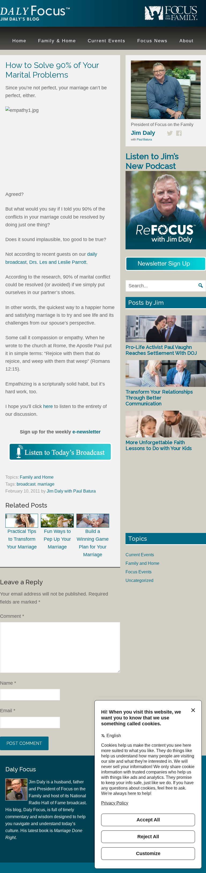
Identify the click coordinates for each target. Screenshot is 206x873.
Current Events (140, 554)
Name (8, 683)
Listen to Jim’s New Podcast (152, 161)
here (48, 406)
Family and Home (37, 477)
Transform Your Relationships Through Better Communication (159, 397)
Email (7, 710)
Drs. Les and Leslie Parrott (57, 262)
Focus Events (139, 572)
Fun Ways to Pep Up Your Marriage (57, 539)
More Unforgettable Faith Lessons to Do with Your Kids (159, 445)
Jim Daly (35, 14)
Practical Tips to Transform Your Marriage (22, 539)
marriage (46, 484)
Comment (12, 616)
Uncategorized (139, 580)
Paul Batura (144, 139)
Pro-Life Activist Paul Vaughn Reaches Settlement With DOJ (161, 350)
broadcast (26, 484)
